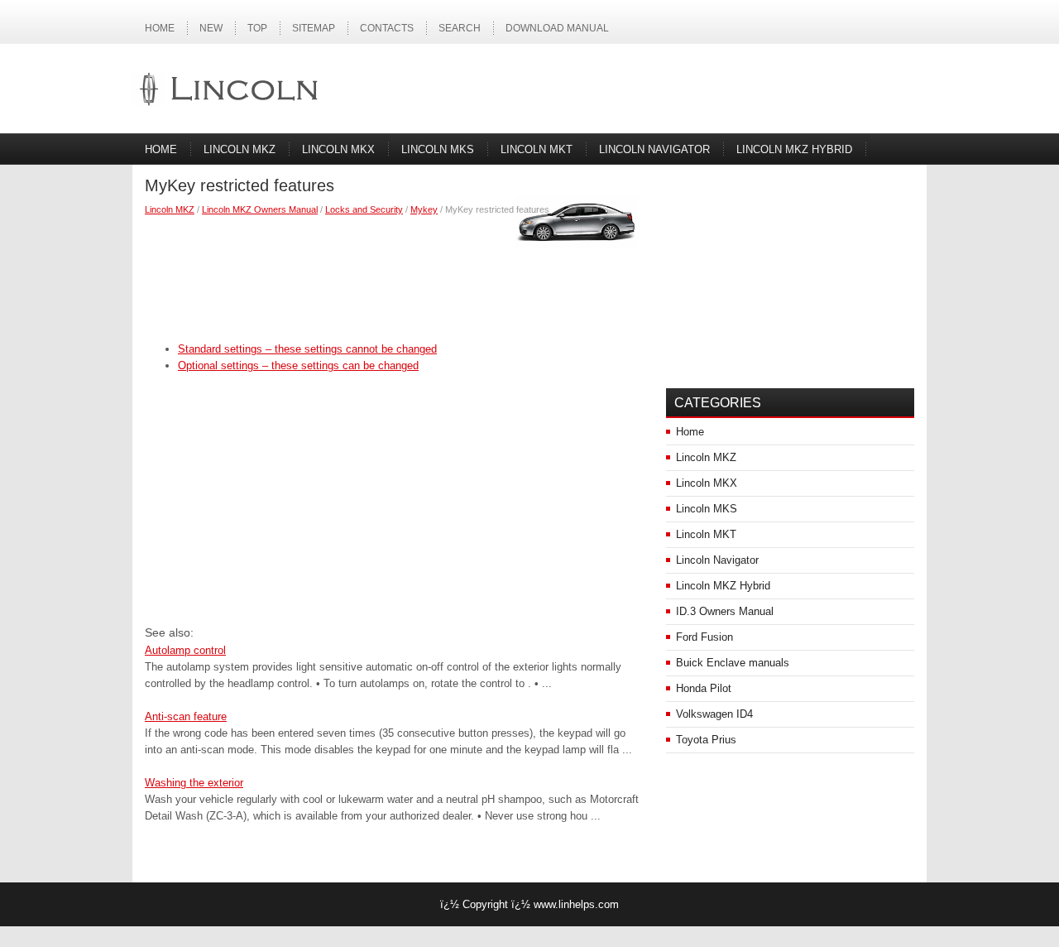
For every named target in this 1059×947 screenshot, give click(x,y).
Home (160, 28)
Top (257, 28)
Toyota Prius (706, 739)
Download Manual (557, 28)
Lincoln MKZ (240, 149)
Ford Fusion (704, 637)
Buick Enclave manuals (732, 662)
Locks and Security (364, 209)
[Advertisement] (393, 274)
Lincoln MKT (537, 149)
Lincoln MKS (437, 149)
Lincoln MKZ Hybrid (794, 149)
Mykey (424, 209)
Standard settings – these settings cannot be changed (307, 349)
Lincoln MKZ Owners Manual (260, 209)
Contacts (387, 28)
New (211, 28)
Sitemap (313, 28)
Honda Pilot (703, 688)
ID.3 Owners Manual (725, 611)
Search (459, 28)
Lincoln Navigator (654, 149)
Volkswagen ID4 (714, 714)
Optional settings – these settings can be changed (298, 365)
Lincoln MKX (338, 149)
